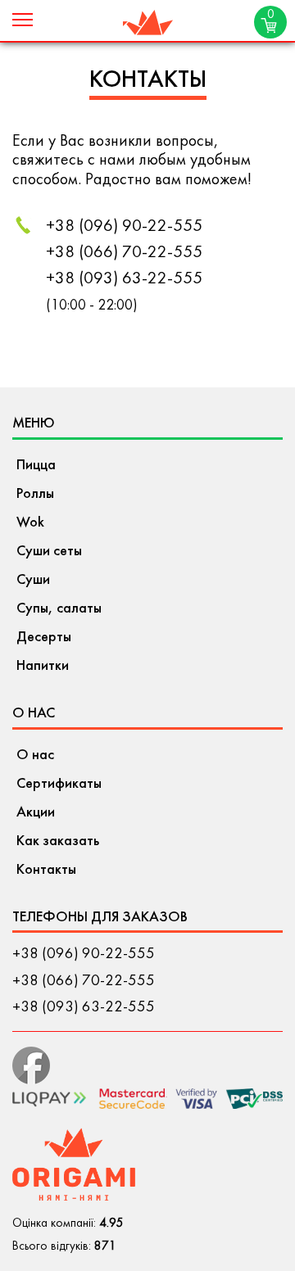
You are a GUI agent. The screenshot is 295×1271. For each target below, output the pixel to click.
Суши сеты (49, 552)
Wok (30, 523)
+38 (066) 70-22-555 (124, 253)
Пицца (36, 466)
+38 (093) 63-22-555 (124, 279)
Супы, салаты (59, 609)
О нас (35, 755)
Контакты (46, 870)
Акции (35, 813)
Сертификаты (59, 784)
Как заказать (57, 841)
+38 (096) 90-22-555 (124, 227)
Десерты (43, 638)
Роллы (35, 494)
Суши (33, 580)
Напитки (42, 666)
